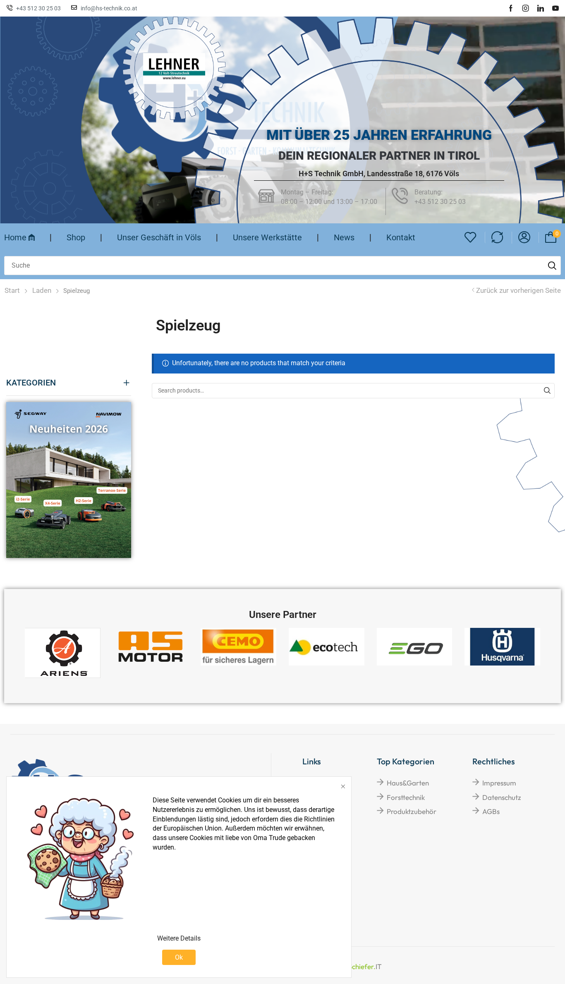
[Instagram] (525, 8)
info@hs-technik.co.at (109, 8)
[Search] (547, 390)
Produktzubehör (411, 811)
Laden (41, 290)
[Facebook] (511, 8)
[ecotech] (326, 647)
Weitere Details (179, 938)
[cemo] (238, 647)
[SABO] (174, 68)
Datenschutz (501, 797)
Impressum (499, 782)
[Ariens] (63, 653)
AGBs (491, 811)
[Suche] (552, 265)
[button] (470, 238)
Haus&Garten (408, 782)
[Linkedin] (540, 8)
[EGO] (414, 647)
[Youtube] (555, 8)
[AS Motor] (151, 647)
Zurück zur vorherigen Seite (518, 290)
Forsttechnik (406, 797)
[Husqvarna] (502, 647)
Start (12, 290)
